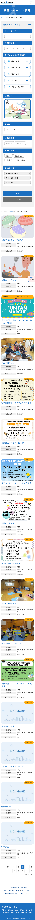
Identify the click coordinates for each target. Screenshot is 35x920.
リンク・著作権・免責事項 (17, 887)
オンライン (20, 143)
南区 (25, 114)
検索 (17, 193)
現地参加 (9, 143)
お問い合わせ (25, 893)
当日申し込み (21, 160)
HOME (6, 17)
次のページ (28, 874)
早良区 (17, 117)
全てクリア (17, 199)
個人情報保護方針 (11, 893)
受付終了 (9, 160)
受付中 (8, 156)
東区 (24, 106)
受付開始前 (18, 156)
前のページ (10, 867)
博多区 (28, 110)
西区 (12, 111)
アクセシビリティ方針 (11, 890)
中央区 (22, 109)
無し (15, 130)
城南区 (19, 112)
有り (7, 130)
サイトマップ (26, 890)
